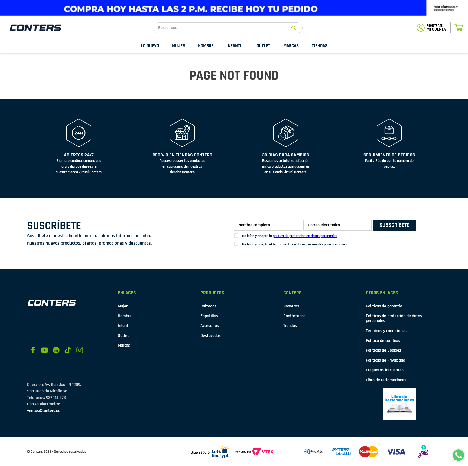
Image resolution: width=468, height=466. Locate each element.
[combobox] (228, 27)
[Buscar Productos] (294, 28)
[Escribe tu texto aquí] (399, 404)
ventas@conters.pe (43, 411)
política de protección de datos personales (305, 236)
